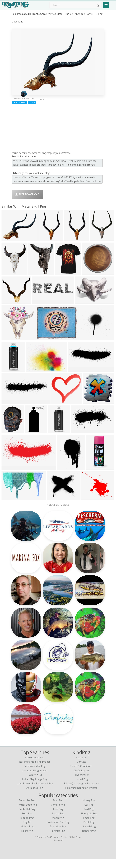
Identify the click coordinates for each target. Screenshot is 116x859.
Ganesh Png (89, 826)
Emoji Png (89, 817)
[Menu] (106, 5)
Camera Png (58, 804)
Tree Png (58, 809)
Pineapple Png (89, 813)
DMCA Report (81, 770)
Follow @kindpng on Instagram (81, 783)
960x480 (37, 301)
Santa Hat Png (27, 809)
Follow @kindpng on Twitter (81, 787)
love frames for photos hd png (35, 783)
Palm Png (58, 800)
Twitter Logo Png (27, 804)
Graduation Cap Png (58, 822)
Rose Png (27, 813)
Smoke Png (58, 813)
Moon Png (58, 817)
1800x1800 (54, 431)
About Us (81, 757)
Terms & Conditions (81, 766)
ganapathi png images (35, 770)
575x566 (85, 338)
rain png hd (35, 774)
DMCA (32, 102)
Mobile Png (27, 826)
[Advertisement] (58, 127)
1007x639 (8, 497)
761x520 (80, 301)
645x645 (34, 273)
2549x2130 (53, 497)
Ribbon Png (27, 817)
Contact (81, 761)
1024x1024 (8, 369)
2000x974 (8, 468)
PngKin (27, 822)
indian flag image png (34, 779)
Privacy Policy (81, 774)
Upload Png (81, 779)
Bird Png (89, 809)
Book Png (89, 822)
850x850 (7, 431)
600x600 (60, 273)
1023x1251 (71, 239)
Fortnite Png (58, 830)
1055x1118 (8, 338)
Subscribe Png (27, 800)
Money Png (88, 800)
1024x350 (8, 402)
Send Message (19, 102)
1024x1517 (64, 468)
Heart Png (27, 830)
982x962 (88, 402)
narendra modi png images (34, 761)
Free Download (28, 194)
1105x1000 (8, 301)
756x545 (32, 369)
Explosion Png (58, 826)
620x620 (41, 338)
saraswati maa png (35, 766)
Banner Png (89, 830)
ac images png (34, 787)
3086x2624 (88, 497)
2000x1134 (77, 431)
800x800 (7, 273)
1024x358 (74, 369)
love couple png (34, 757)
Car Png (88, 804)
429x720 (30, 431)
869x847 (56, 402)
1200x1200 (8, 239)
